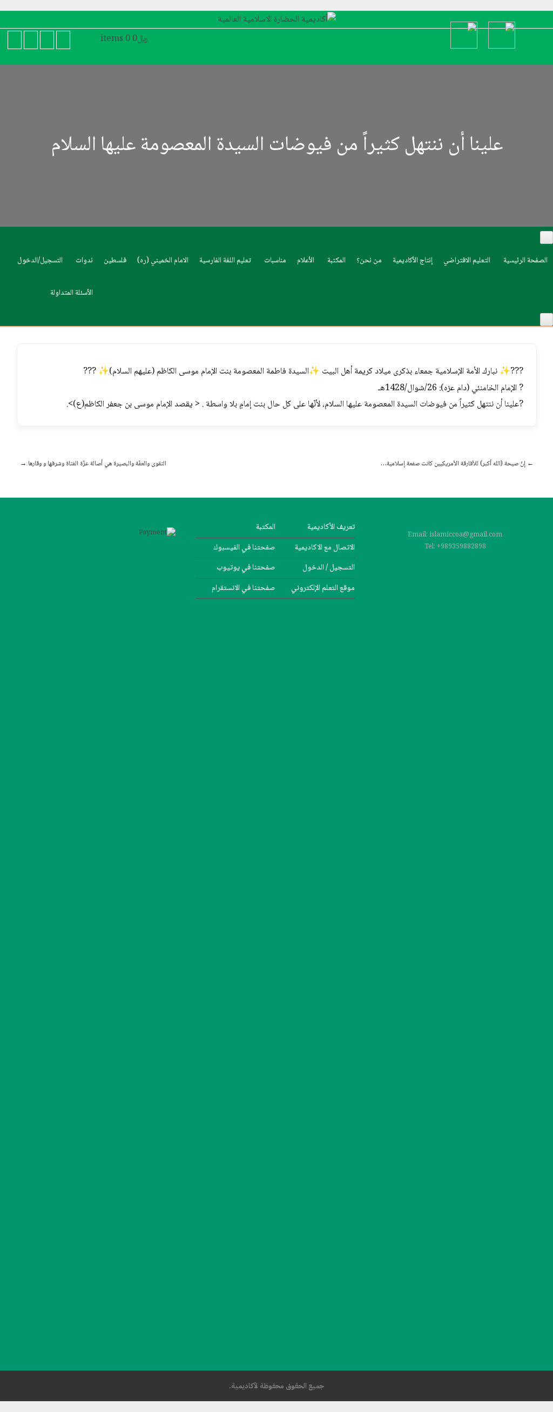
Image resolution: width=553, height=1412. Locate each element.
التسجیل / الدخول (328, 567)
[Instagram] (63, 40)
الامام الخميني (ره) (162, 260)
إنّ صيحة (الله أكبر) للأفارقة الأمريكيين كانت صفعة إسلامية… (457, 464)
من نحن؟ (369, 260)
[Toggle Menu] (546, 237)
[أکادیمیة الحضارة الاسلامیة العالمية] (277, 19)
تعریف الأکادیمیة (331, 527)
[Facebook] (14, 40)
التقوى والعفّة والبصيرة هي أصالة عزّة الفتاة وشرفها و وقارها (93, 464)
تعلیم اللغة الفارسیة (225, 260)
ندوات (84, 260)
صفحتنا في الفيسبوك (244, 547)
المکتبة (336, 260)
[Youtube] (47, 40)
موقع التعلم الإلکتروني (323, 588)
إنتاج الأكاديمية (413, 260)
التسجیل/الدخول (40, 260)
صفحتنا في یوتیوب (246, 567)
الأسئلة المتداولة (71, 293)
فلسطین (115, 260)
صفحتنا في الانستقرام (243, 588)
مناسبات (275, 260)
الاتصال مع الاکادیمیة (325, 547)
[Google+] (30, 40)
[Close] (546, 319)
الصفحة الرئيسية (525, 260)
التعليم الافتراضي (466, 260)
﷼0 (123, 39)
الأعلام (305, 260)
